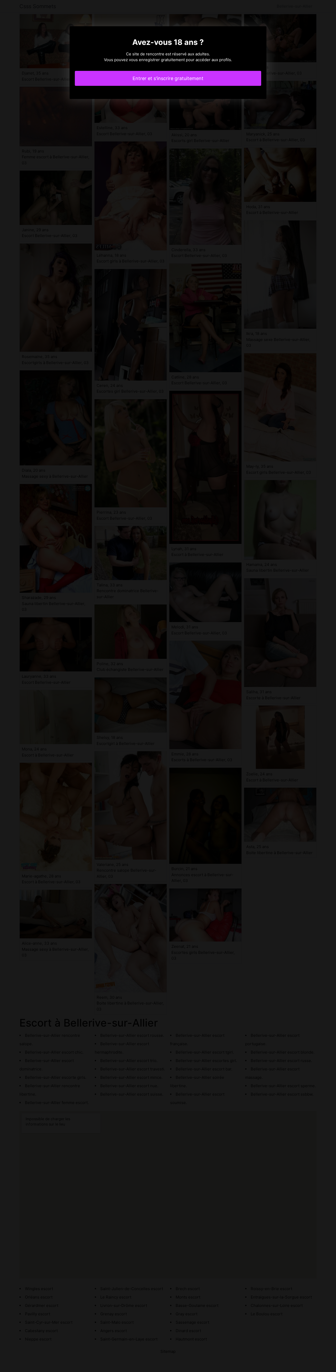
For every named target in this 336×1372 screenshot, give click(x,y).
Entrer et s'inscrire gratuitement (168, 78)
